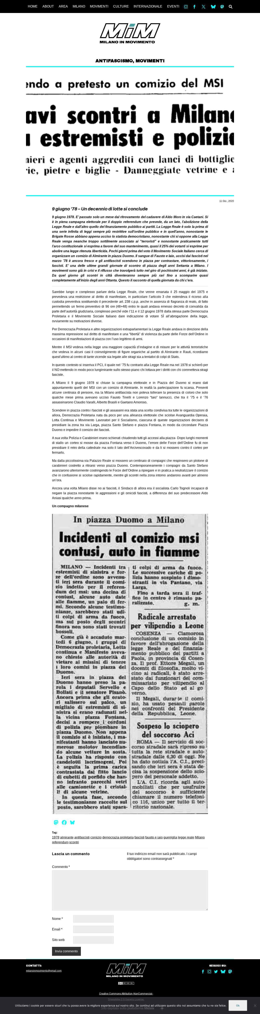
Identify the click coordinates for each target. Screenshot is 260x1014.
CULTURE (121, 6)
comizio (96, 837)
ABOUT (48, 6)
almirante (67, 837)
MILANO (79, 6)
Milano (200, 837)
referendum (60, 842)
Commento (61, 867)
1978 (55, 837)
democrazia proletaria (118, 837)
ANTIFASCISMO (114, 60)
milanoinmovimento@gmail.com (44, 970)
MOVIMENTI (99, 6)
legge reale (186, 837)
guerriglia (170, 837)
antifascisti (82, 837)
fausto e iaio (154, 837)
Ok (238, 1005)
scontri (74, 842)
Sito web (58, 940)
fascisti (139, 837)
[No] (255, 1005)
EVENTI (173, 6)
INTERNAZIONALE (148, 6)
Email (57, 929)
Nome (57, 918)
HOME (33, 6)
